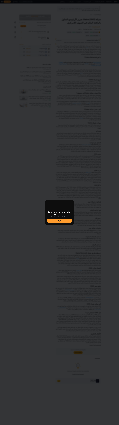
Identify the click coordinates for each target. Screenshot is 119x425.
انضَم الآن (59, 220)
